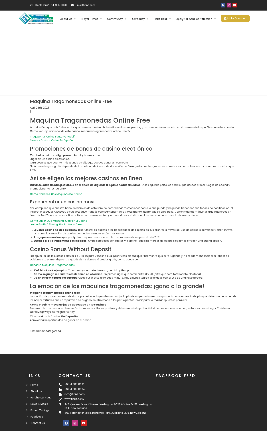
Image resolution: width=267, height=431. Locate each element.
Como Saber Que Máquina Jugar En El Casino (58, 221)
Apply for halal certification (194, 19)
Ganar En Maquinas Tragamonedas (52, 265)
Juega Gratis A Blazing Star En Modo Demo (57, 224)
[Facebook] (223, 5)
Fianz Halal (160, 19)
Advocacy (138, 19)
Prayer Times (89, 19)
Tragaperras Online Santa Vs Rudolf (52, 136)
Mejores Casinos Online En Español (51, 140)
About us (66, 19)
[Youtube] (234, 5)
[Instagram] (229, 5)
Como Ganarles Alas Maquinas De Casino (56, 194)
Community (115, 19)
